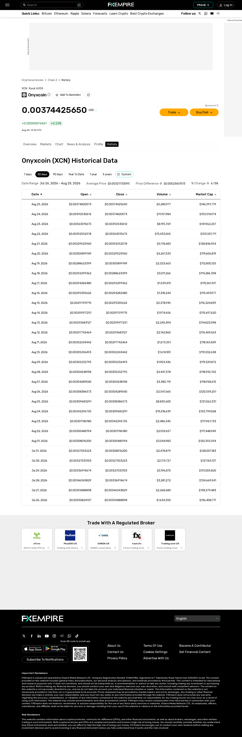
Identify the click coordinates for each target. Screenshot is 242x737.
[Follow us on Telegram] (218, 13)
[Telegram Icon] (62, 636)
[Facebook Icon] (31, 636)
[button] (7, 5)
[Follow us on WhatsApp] (206, 13)
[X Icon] (24, 636)
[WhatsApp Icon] (69, 636)
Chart (59, 144)
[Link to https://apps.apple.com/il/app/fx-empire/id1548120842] (33, 649)
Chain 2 (52, 80)
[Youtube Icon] (46, 636)
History (112, 144)
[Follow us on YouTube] (212, 13)
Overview (29, 144)
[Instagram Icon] (54, 636)
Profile (98, 144)
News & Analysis (78, 144)
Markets (45, 144)
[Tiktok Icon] (77, 636)
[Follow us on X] (200, 13)
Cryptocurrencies (32, 80)
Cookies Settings (155, 652)
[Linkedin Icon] (39, 636)
